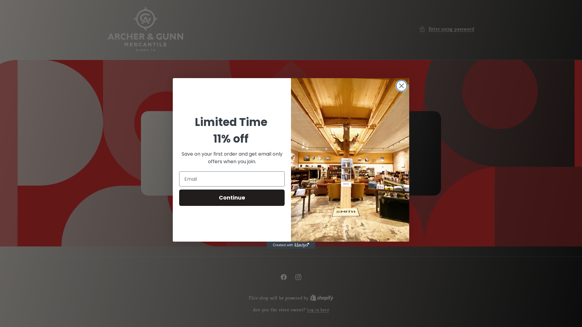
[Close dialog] (401, 86)
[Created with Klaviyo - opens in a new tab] (291, 245)
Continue (232, 197)
